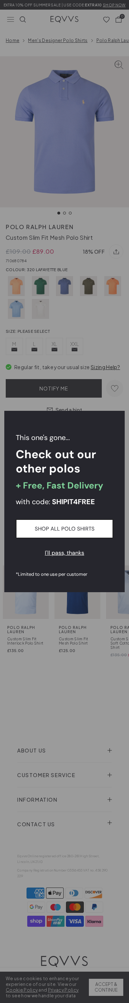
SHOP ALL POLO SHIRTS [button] (65, 528)
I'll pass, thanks (64, 553)
